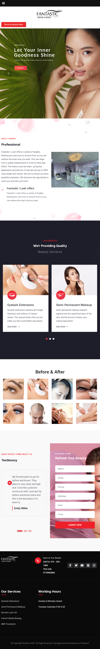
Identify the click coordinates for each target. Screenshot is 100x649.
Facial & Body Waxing (11, 618)
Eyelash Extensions (10, 601)
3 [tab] (53, 339)
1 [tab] (47, 339)
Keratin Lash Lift (9, 612)
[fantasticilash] (50, 13)
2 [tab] (50, 339)
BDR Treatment (8, 624)
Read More (12, 327)
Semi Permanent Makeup (13, 607)
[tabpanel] (25, 298)
